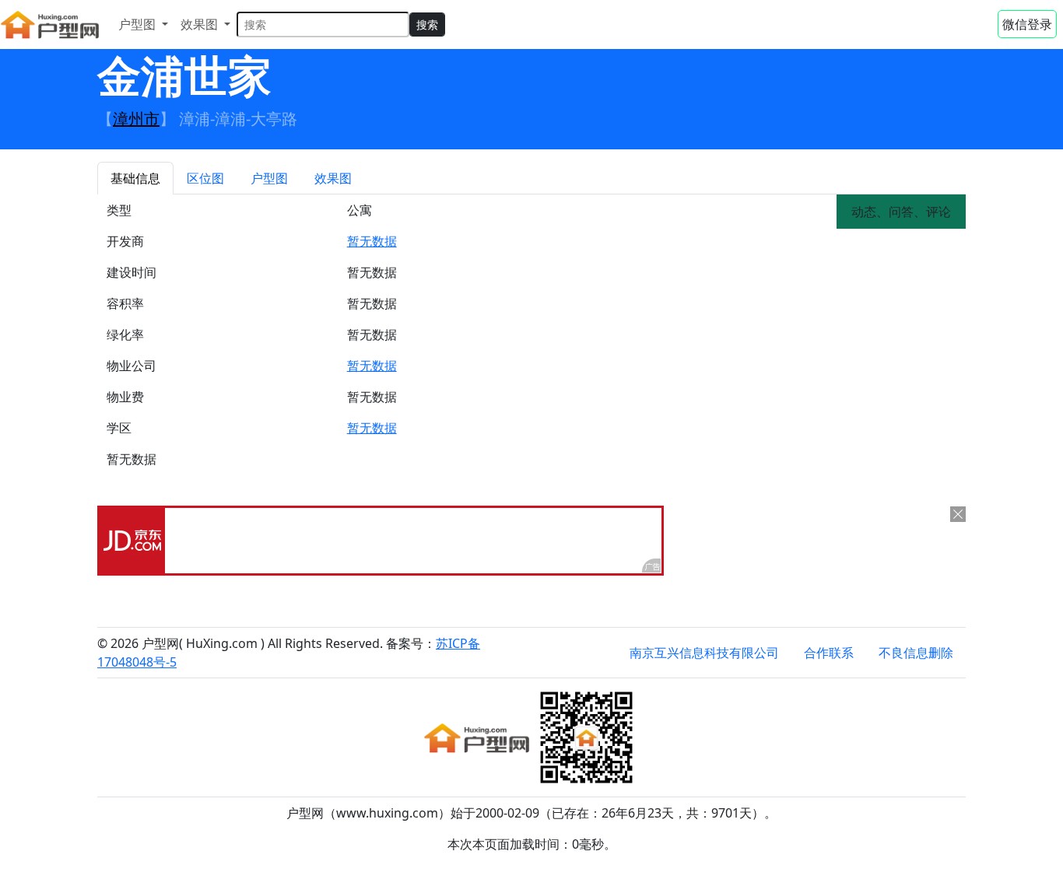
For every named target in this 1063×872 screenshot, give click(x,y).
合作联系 (829, 652)
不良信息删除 (916, 652)
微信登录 (1027, 24)
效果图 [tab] (333, 178)
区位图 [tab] (205, 178)
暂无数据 (372, 241)
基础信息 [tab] (135, 178)
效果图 (201, 24)
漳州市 (136, 118)
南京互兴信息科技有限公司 (704, 652)
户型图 (138, 24)
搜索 (427, 24)
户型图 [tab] (269, 178)
